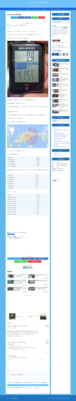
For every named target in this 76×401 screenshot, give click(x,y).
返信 (47, 339)
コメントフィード (58, 155)
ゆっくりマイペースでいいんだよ (61, 141)
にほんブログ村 (21, 236)
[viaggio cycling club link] (56, 40)
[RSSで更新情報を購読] (31, 267)
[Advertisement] (27, 246)
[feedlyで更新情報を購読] (29, 267)
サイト (8, 378)
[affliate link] (60, 54)
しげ (11, 342)
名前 (8, 370)
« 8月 (53, 37)
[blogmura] (60, 47)
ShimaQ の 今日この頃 (59, 133)
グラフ (64, 170)
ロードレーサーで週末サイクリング (61, 146)
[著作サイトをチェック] (24, 267)
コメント (9, 359)
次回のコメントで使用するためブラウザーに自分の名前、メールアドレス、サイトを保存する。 (28, 382)
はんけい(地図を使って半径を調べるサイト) (16, 121)
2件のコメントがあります (13, 25)
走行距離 (13, 234)
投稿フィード (57, 153)
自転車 (9, 234)
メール (15, 374)
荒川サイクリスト (58, 139)
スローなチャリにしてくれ (59, 138)
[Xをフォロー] (27, 267)
